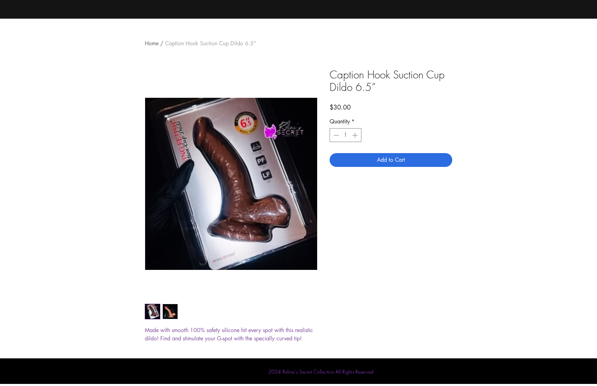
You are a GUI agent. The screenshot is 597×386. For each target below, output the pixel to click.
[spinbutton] (345, 135)
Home (152, 43)
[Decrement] (335, 135)
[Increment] (355, 135)
